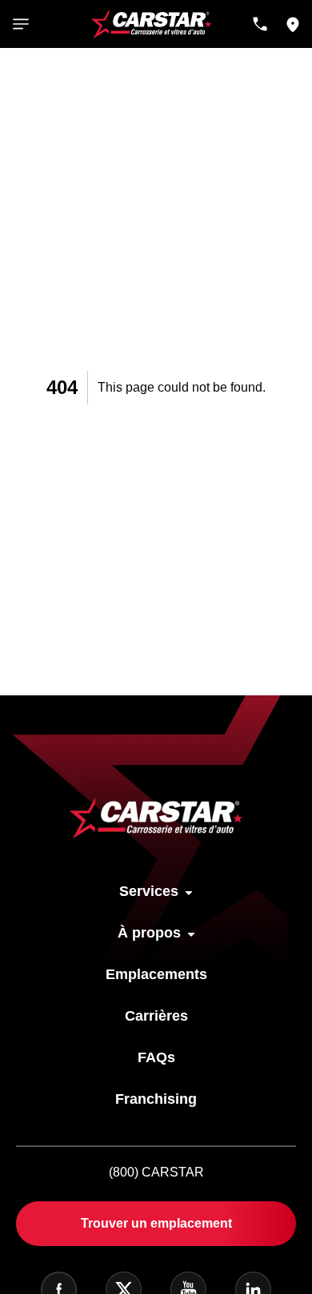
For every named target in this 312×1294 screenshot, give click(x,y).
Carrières (156, 1016)
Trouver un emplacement (156, 1223)
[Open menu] (21, 24)
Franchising (156, 1099)
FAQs (156, 1057)
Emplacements (156, 974)
